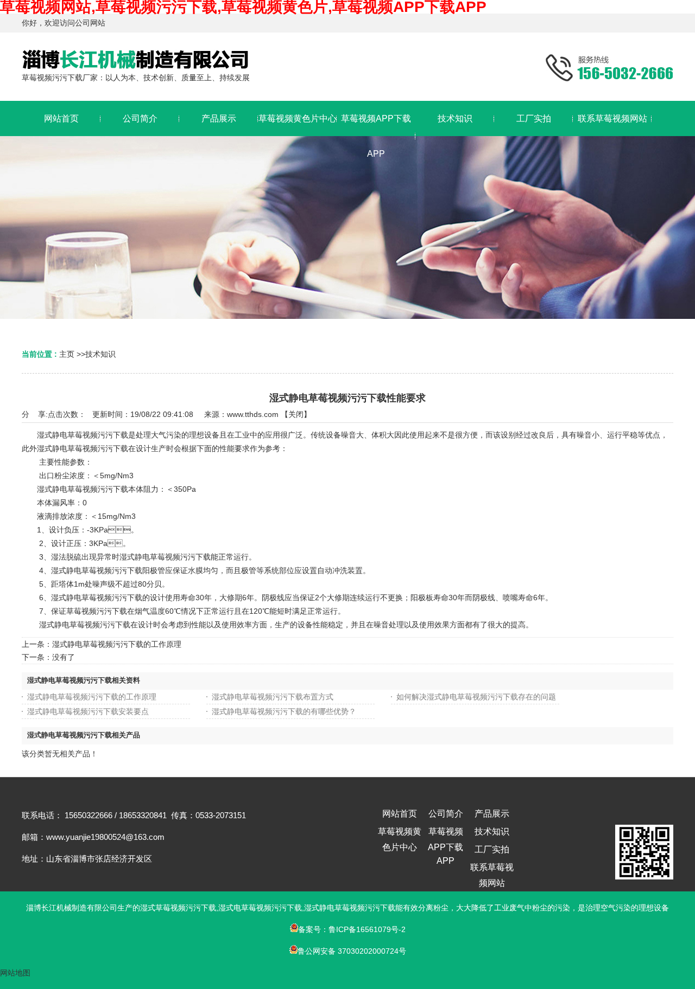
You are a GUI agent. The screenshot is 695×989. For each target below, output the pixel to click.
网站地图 (15, 972)
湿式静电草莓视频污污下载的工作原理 (116, 644)
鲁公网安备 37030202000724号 (352, 951)
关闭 (296, 414)
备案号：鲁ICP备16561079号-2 (352, 929)
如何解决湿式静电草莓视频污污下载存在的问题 (476, 696)
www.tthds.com (253, 414)
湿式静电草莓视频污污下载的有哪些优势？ (284, 711)
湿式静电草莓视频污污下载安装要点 (88, 711)
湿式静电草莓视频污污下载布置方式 (272, 696)
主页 (66, 354)
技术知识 (100, 354)
